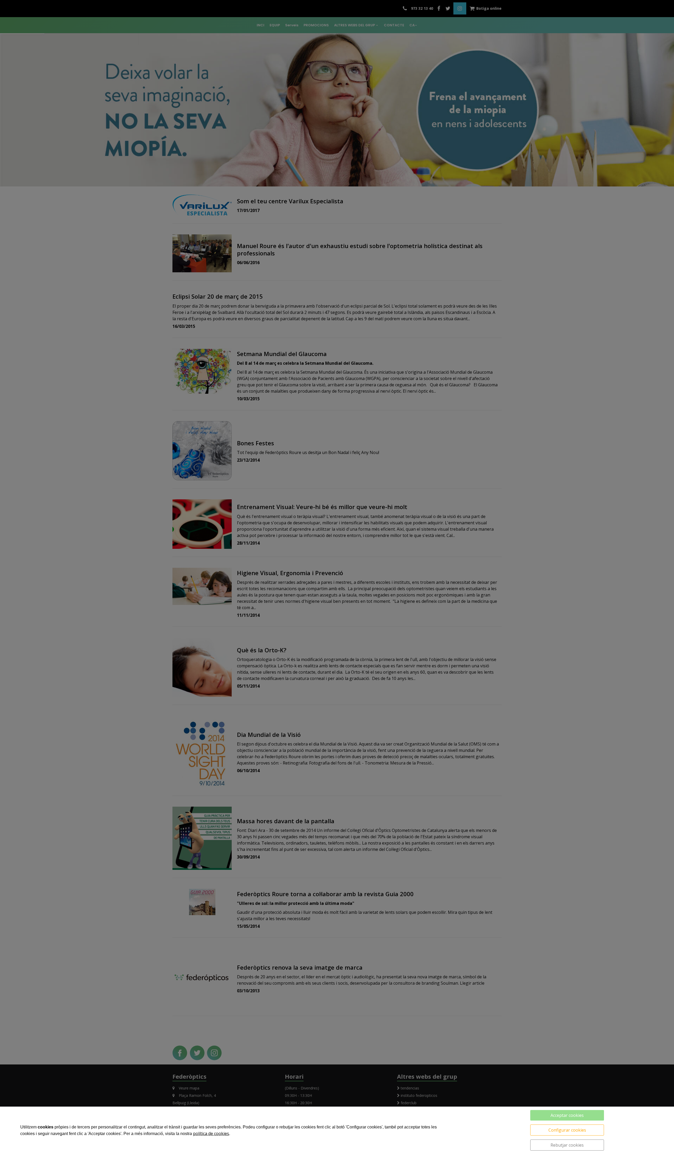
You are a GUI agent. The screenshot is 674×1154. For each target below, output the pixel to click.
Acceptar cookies (567, 1115)
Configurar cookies (567, 1130)
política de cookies (211, 1133)
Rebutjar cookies (567, 1145)
